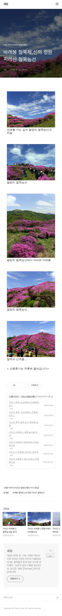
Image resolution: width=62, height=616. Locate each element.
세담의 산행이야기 (11, 603)
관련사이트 (8, 597)
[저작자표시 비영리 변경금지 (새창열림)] (46, 385)
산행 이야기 (14, 396)
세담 (5, 4)
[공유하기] (18, 385)
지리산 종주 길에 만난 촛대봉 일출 (23, 424)
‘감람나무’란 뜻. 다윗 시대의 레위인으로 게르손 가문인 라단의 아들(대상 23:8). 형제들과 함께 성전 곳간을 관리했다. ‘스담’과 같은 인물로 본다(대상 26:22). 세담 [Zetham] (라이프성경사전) (24, 563)
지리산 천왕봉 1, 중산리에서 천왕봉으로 (24, 460)
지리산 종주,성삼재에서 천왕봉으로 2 (24, 404)
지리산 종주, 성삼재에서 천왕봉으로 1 (23, 414)
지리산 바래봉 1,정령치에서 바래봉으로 (24, 444)
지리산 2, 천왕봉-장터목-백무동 (23, 452)
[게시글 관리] (23, 385)
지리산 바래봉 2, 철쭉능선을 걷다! (23, 434)
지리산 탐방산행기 (28, 396)
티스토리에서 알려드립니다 (15, 609)
